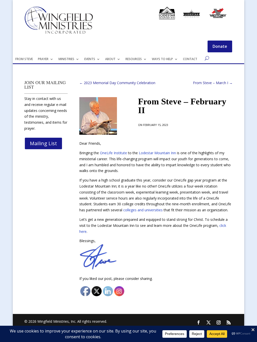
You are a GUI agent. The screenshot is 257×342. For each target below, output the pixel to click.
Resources (133, 59)
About (110, 59)
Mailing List (43, 143)
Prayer (43, 59)
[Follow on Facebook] (199, 322)
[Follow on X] (209, 322)
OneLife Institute (113, 152)
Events (89, 59)
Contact (190, 59)
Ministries (66, 59)
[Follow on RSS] (229, 322)
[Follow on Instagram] (219, 322)
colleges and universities (143, 210)
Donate (220, 46)
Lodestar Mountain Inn (157, 152)
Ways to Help (162, 59)
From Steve (24, 59)
